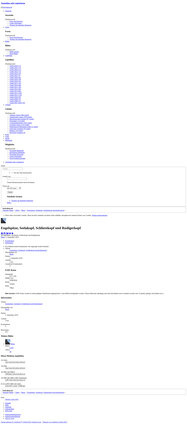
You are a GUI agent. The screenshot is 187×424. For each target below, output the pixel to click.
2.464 (11, 348)
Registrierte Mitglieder (17, 153)
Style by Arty (9, 418)
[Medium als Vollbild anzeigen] (4, 233)
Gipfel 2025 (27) (15, 68)
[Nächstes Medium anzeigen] (12, 233)
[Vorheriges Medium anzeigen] (10, 233)
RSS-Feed (8, 411)
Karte (7, 134)
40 (10, 352)
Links (7, 136)
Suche (7, 138)
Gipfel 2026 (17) (15, 66)
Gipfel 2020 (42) (15, 77)
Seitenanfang (9, 409)
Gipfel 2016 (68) (15, 85)
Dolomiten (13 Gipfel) (17, 121)
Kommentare (9, 241)
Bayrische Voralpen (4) (17, 133)
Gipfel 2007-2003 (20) (17, 103)
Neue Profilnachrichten (17, 158)
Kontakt (8, 403)
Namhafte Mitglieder (17, 151)
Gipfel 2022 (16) (15, 74)
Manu (3, 237)
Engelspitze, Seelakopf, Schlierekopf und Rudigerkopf (28, 250)
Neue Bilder (14, 54)
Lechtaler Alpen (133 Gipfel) (19, 125)
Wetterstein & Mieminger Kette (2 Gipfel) (24, 127)
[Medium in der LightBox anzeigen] (7, 233)
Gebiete (7, 105)
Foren (7, 27)
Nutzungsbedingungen (13, 414)
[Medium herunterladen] (2, 233)
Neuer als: (6, 186)
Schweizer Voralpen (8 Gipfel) (20, 129)
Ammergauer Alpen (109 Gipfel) (21, 117)
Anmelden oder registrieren (13, 3)
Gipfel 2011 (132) (16, 95)
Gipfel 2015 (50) (15, 87)
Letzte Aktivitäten (16, 23)
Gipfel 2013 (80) (15, 91)
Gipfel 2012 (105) (16, 93)
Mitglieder (8, 140)
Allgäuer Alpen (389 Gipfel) (19, 115)
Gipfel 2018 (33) (15, 81)
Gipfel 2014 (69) (15, 89)
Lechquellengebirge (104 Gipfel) (21, 123)
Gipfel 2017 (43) (15, 83)
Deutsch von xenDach (55, 422)
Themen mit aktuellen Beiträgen (20, 25)
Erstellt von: (7, 176)
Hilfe (7, 405)
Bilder (7, 41)
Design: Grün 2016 (11, 399)
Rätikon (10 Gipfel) (16, 131)
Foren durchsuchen (16, 21)
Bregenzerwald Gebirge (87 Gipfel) (22, 119)
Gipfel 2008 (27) (15, 101)
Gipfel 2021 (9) (15, 75)
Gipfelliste (8, 55)
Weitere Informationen (99, 215)
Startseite (8, 11)
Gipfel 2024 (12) (15, 70)
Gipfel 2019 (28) (15, 79)
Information (9, 243)
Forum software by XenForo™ (21, 422)
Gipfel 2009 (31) (15, 99)
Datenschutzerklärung (12, 416)
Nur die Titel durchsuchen (22, 173)
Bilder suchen (14, 52)
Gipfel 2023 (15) (15, 72)
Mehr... (9, 203)
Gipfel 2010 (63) (15, 97)
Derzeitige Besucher (16, 154)
